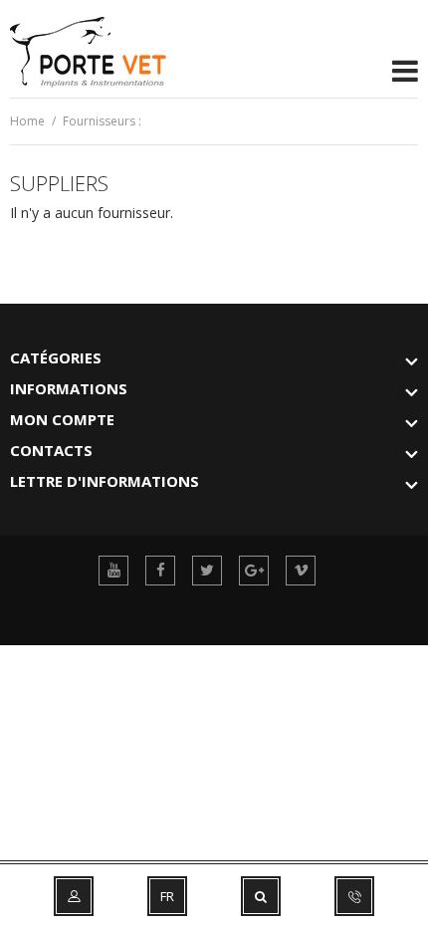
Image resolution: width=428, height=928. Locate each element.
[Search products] (261, 896)
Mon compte (62, 419)
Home (27, 121)
